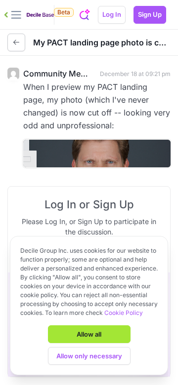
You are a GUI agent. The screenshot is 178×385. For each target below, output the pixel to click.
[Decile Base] (40, 15)
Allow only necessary (89, 356)
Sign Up (150, 14)
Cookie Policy (123, 312)
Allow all (89, 334)
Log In (111, 14)
